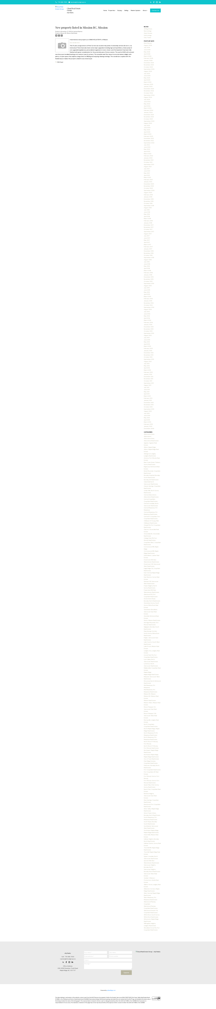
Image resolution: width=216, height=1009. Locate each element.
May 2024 (147, 104)
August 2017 (148, 234)
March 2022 (147, 154)
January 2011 (148, 400)
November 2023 (149, 117)
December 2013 (148, 327)
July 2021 (147, 169)
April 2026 (147, 54)
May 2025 (147, 78)
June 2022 (147, 147)
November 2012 (148, 355)
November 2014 (149, 303)
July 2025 (147, 73)
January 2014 (148, 324)
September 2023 (149, 121)
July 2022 (147, 145)
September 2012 (149, 359)
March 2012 (147, 370)
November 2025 (149, 65)
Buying (120, 10)
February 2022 (148, 156)
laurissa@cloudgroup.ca (78, 2)
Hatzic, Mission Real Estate (152, 620)
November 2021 (148, 160)
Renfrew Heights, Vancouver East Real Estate (150, 796)
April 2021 (147, 175)
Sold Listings (148, 35)
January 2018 (148, 223)
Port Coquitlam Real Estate (152, 770)
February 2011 (148, 398)
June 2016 (147, 264)
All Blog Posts (148, 29)
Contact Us (155, 10)
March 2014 (147, 320)
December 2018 (148, 199)
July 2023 (147, 125)
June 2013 (147, 340)
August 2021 (148, 166)
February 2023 (148, 136)
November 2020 (149, 186)
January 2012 (148, 374)
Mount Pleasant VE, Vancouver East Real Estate (150, 709)
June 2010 (147, 415)
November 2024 (149, 91)
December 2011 (148, 376)
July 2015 (147, 288)
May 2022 (147, 149)
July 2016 (147, 262)
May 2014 (147, 316)
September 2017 (149, 231)
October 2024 (148, 93)
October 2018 (148, 203)
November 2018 (148, 201)
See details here (75, 43)
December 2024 (149, 89)
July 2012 (147, 363)
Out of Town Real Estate (151, 759)
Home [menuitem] (105, 10)
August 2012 (148, 361)
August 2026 (148, 45)
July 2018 (147, 210)
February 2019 (148, 195)
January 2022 (148, 158)
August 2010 (148, 411)
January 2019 (148, 197)
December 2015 (149, 277)
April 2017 (147, 242)
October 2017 (148, 229)
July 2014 (147, 312)
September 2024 (149, 95)
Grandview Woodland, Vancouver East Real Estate (150, 612)
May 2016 (147, 266)
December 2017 (149, 225)
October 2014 (148, 305)
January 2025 (148, 86)
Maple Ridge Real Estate (151, 674)
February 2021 (148, 180)
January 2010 (148, 426)
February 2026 (148, 58)
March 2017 (147, 244)
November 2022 (149, 141)
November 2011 (148, 379)
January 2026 (148, 60)
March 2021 (147, 177)
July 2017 (147, 236)
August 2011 (147, 385)
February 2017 (148, 247)
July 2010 (147, 413)
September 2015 (149, 283)
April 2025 (147, 80)
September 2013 (149, 333)
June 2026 (147, 50)
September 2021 (149, 164)
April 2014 (147, 318)
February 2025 (148, 84)
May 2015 (147, 292)
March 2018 (147, 218)
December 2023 (149, 115)
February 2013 (148, 348)
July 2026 (147, 47)
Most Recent (148, 43)
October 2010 (148, 407)
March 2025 (147, 82)
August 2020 (148, 192)
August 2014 (148, 309)
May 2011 (146, 392)
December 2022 (149, 138)
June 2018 (147, 212)
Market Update (135, 10)
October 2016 (148, 255)
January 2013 (148, 351)
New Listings (147, 31)
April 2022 (147, 151)
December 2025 (149, 63)
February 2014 (148, 322)
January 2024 (148, 112)
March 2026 (147, 56)
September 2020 (149, 190)
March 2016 (147, 270)
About (145, 10)
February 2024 (148, 110)
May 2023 (147, 130)
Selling (126, 10)
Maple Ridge (147, 672)
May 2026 (147, 52)
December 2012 (148, 353)
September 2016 (149, 257)
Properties (111, 10)
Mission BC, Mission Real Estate (69, 33)
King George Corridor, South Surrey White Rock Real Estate (151, 633)
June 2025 (147, 76)
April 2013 (147, 344)
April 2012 (147, 368)
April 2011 (147, 394)
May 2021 (147, 173)
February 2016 (148, 273)
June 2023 (147, 127)
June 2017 (147, 238)
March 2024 (147, 108)
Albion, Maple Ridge (150, 447)
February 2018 (148, 221)
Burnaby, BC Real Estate (151, 480)
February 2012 (148, 372)
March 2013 (147, 346)
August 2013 (148, 335)
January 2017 (148, 249)
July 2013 (147, 338)
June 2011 (147, 389)
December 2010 (149, 402)
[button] (61, 2)
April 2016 (147, 268)
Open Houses (148, 33)
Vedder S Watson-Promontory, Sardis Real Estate (151, 880)
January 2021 (148, 182)
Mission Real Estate (150, 700)
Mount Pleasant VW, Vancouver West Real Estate (150, 716)
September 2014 (149, 307)
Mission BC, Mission (150, 694)
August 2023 (148, 123)
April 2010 (147, 420)
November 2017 (148, 227)
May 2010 (147, 418)
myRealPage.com (111, 990)
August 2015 (148, 286)
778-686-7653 (62, 2)
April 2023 (147, 132)
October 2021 (148, 162)
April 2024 (147, 106)
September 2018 (149, 205)
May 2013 (147, 342)
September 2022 (149, 143)
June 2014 (147, 314)
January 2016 (148, 275)
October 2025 (148, 67)
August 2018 (148, 208)
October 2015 (148, 281)
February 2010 (148, 424)
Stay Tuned (147, 37)
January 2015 (148, 301)
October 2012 (148, 357)
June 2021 (147, 171)
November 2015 (148, 279)
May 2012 (147, 366)
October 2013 (148, 331)
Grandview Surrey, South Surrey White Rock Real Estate (151, 605)
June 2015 (147, 290)
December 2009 (149, 428)
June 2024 (147, 102)
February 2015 (148, 299)
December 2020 (149, 184)
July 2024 (147, 99)
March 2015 (147, 296)
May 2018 (147, 214)
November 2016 (148, 253)
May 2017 (147, 240)
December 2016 (149, 251)
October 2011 (148, 381)
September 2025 (149, 69)
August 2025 (148, 71)
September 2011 (149, 383)
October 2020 (148, 188)
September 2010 (149, 409)
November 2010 (149, 405)
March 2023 (147, 134)
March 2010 (147, 422)
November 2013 (148, 329)
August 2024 (148, 97)
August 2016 (148, 260)
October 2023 (148, 119)
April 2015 (147, 294)
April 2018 (147, 216)
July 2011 (146, 387)
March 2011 (147, 396)
